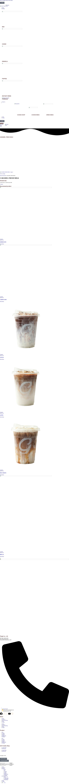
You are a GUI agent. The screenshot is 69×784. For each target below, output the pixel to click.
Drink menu (4, 748)
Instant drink (4, 735)
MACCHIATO (3, 472)
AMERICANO (3, 242)
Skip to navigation (3, 0)
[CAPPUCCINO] (26, 245)
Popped (3, 741)
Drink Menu (4, 175)
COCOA (2, 357)
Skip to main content (9, 0)
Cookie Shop (6, 777)
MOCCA (2, 554)
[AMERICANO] (26, 187)
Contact (3, 722)
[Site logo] (2, 125)
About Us (3, 719)
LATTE (1, 415)
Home (1, 175)
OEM (3, 721)
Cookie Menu (4, 747)
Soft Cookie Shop (5, 720)
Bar (2, 732)
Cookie (3, 733)
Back (5, 769)
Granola (3, 740)
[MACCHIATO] (26, 469)
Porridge (3, 736)
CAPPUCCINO (3, 299)
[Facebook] (1, 713)
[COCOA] (26, 353)
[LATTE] (26, 411)
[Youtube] (9, 713)
